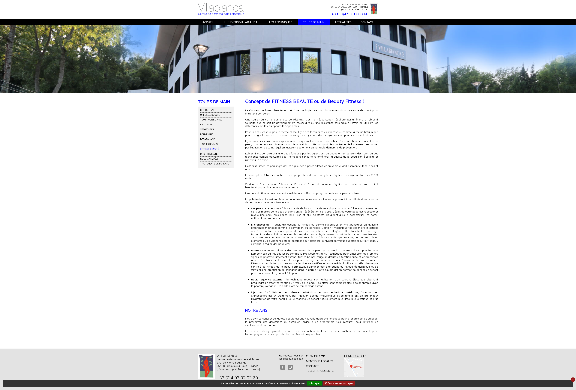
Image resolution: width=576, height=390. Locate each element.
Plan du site (315, 356)
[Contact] (206, 366)
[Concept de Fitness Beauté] (288, 59)
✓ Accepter (314, 383)
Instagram (290, 367)
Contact (312, 366)
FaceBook (282, 367)
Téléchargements (320, 370)
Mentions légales (319, 361)
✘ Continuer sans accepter (339, 383)
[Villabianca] (221, 10)
